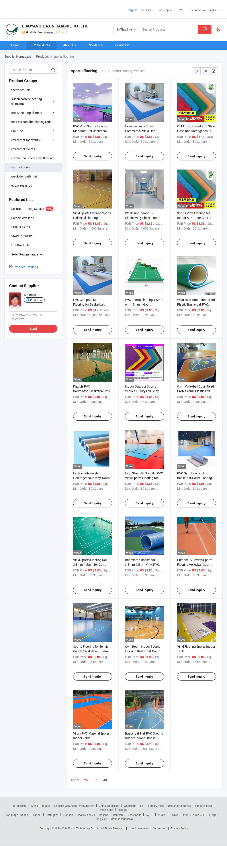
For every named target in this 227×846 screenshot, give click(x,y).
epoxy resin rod (21, 185)
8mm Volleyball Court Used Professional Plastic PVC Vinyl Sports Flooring (195, 391)
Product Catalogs (26, 267)
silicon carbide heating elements (26, 101)
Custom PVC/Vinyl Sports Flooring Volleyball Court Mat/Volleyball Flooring (194, 564)
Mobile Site (106, 809)
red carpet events (23, 149)
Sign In (133, 10)
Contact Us (123, 45)
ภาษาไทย (198, 815)
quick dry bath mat (24, 176)
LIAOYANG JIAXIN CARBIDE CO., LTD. (55, 26)
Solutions (95, 45)
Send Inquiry (93, 156)
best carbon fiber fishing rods (31, 122)
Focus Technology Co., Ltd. (84, 828)
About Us (69, 45)
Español (36, 815)
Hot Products (18, 805)
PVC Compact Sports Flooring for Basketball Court (88, 304)
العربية (149, 815)
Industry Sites (155, 805)
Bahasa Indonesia (122, 819)
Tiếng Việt (100, 819)
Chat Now (36, 300)
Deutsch (118, 815)
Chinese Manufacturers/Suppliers (74, 805)
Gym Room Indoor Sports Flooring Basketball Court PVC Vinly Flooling (142, 651)
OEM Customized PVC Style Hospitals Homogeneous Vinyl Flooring (196, 131)
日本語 (174, 815)
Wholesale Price (133, 805)
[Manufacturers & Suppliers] (32, 9)
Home (15, 45)
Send (33, 328)
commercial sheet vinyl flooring (32, 158)
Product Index (203, 805)
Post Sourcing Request (218, 29)
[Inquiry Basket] (181, 10)
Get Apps (196, 10)
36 (95, 780)
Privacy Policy (179, 828)
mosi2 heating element (26, 113)
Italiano (103, 815)
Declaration (159, 828)
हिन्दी (185, 815)
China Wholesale (109, 805)
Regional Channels (179, 805)
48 (105, 780)
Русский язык (86, 815)
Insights (122, 809)
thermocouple (20, 90)
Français (68, 815)
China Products (40, 805)
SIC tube (17, 131)
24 (86, 780)
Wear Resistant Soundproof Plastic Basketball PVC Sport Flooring (196, 304)
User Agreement (138, 828)
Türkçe (212, 815)
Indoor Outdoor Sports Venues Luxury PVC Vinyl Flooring (142, 391)
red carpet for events (25, 140)
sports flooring (21, 167)
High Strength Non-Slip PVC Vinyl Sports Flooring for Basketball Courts (144, 478)
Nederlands (134, 815)
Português (52, 815)
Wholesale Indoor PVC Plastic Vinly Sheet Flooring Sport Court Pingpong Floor (144, 217)
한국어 (162, 815)
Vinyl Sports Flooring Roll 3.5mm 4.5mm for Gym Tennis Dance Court (90, 564)
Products (43, 45)
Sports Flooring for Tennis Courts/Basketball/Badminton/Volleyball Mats (101, 651)
